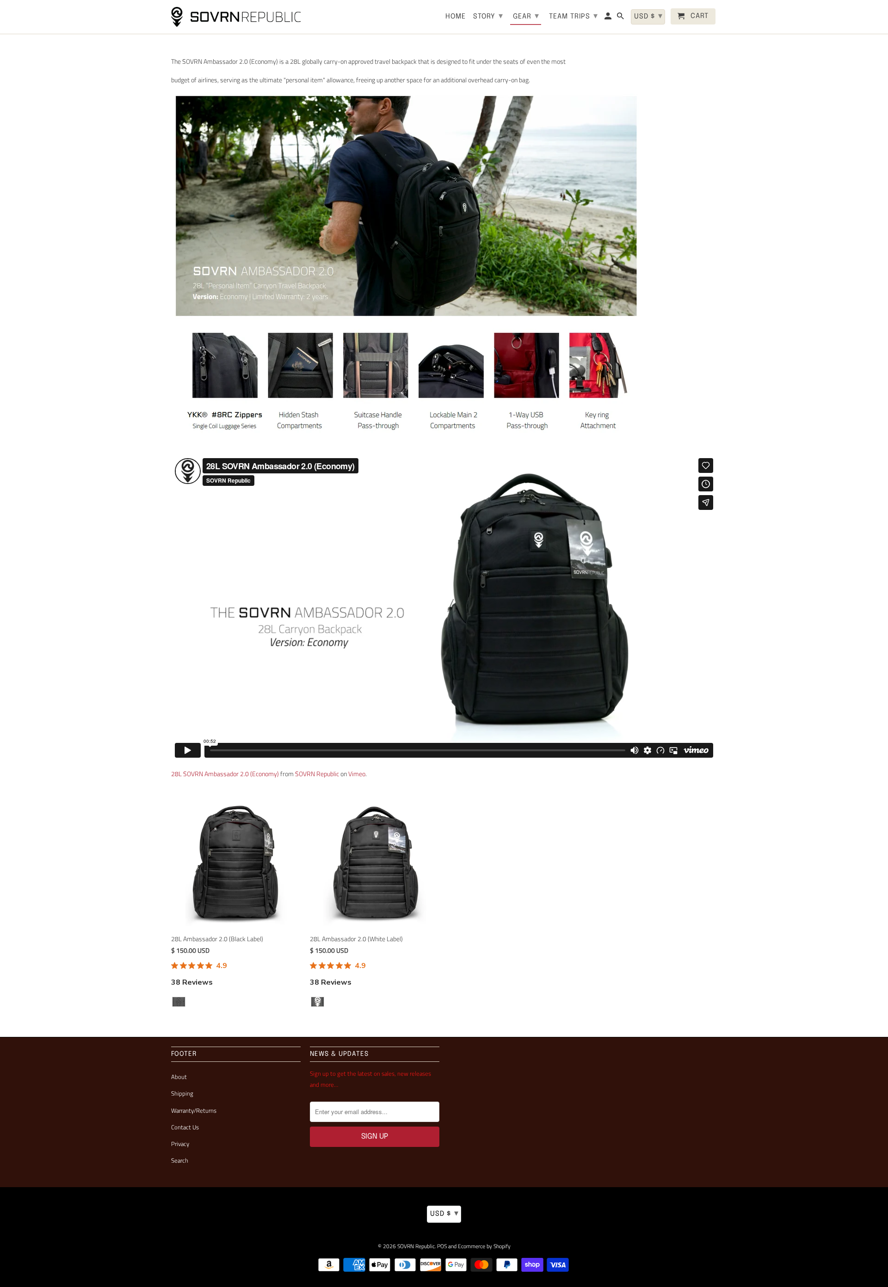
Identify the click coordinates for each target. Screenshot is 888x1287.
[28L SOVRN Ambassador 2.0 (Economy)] (408, 448)
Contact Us (185, 1127)
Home (455, 16)
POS (442, 1246)
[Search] (621, 18)
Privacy (180, 1143)
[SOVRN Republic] (236, 17)
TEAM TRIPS (573, 16)
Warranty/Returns (193, 1110)
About (179, 1076)
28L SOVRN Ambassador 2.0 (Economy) (225, 773)
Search (179, 1160)
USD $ (444, 1213)
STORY (488, 16)
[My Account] (608, 18)
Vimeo (356, 773)
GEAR (526, 16)
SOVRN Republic (317, 773)
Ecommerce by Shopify (484, 1246)
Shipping (182, 1093)
